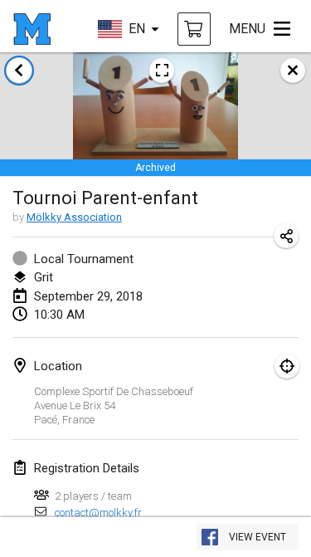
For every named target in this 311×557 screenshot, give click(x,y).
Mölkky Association (74, 217)
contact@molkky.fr (98, 512)
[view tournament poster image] (161, 70)
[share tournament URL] (286, 235)
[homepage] (31, 29)
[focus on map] (287, 366)
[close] (292, 70)
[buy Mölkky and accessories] (194, 29)
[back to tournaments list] (19, 70)
